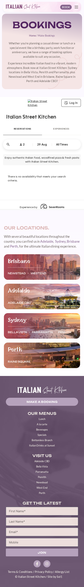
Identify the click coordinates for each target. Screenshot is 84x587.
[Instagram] (46, 563)
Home (32, 35)
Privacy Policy (44, 571)
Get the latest (42, 503)
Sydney (60, 241)
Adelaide (46, 241)
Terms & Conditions (20, 571)
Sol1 (59, 576)
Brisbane (73, 241)
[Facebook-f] (37, 563)
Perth (14, 246)
